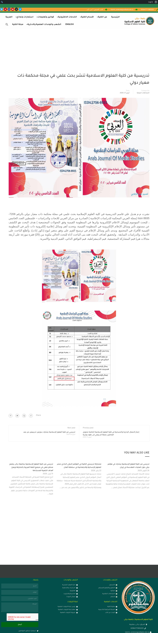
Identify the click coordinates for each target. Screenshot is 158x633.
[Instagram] (16, 9)
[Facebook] (31, 416)
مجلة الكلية (17, 24)
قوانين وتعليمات (46, 17)
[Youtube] (12, 9)
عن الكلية (102, 17)
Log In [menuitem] (150, 2)
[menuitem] (156, 2)
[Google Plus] (24, 416)
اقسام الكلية (87, 17)
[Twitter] (20, 9)
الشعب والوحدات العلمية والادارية (44, 24)
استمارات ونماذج (25, 17)
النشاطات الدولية (143, 93)
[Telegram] (1, 9)
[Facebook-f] (9, 9)
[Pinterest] (5, 9)
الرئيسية (115, 17)
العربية (9, 17)
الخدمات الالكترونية (67, 17)
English (69, 24)
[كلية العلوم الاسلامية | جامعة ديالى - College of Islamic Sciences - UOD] (138, 20)
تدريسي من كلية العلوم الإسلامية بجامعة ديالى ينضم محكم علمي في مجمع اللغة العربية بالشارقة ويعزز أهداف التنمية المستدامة (31, 467)
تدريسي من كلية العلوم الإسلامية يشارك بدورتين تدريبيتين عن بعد (49, 432)
